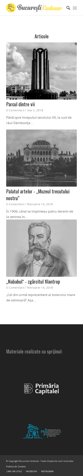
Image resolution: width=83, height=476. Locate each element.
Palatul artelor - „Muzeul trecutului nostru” (37, 195)
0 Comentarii (15, 110)
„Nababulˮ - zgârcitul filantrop (33, 281)
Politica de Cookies (16, 466)
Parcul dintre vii (20, 104)
